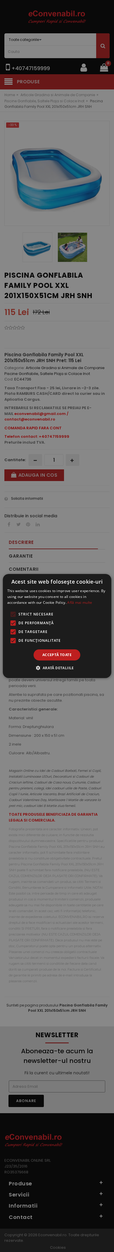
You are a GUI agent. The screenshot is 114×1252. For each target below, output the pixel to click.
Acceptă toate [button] (57, 654)
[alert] (57, 626)
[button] (57, 668)
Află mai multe (79, 602)
